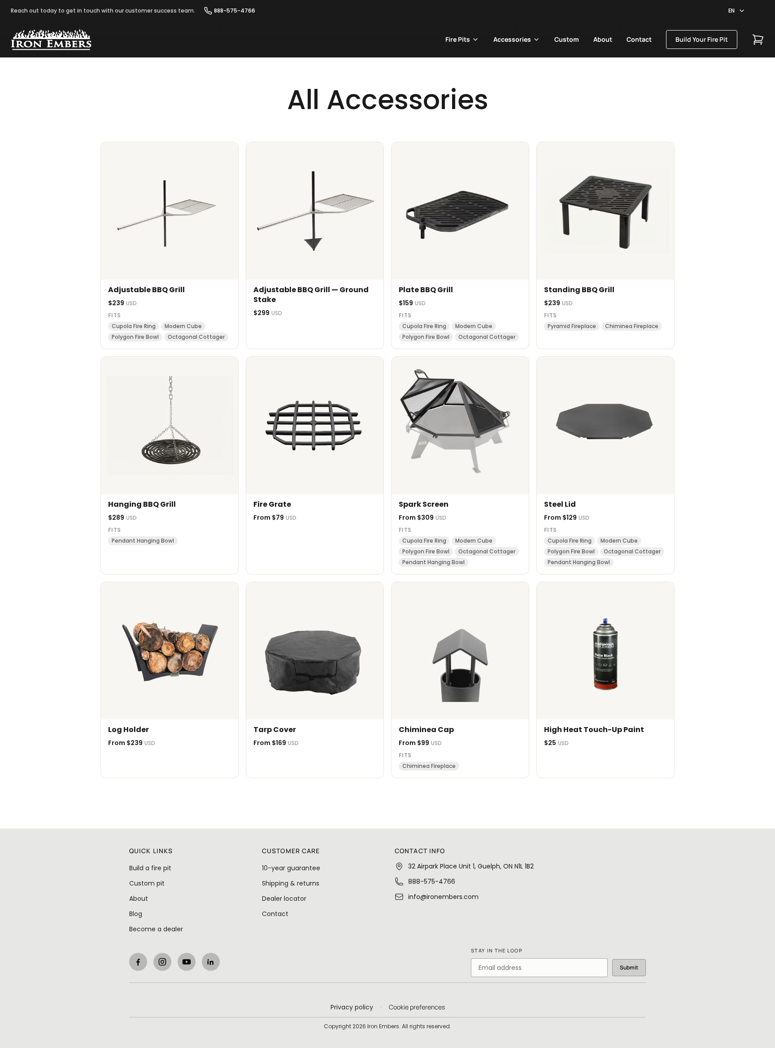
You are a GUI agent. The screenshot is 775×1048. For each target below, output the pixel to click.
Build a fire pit (150, 868)
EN (731, 10)
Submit (629, 967)
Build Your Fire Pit (701, 39)
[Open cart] (758, 39)
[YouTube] (187, 962)
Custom (566, 39)
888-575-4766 (234, 10)
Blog (135, 913)
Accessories (512, 39)
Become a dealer (156, 929)
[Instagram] (162, 962)
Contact (639, 39)
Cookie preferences (417, 1007)
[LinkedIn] (211, 962)
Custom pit (147, 883)
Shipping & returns (290, 883)
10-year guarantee (291, 868)
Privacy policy (352, 1007)
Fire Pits (457, 39)
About (602, 39)
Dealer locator (284, 898)
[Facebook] (138, 962)
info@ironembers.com (443, 896)
